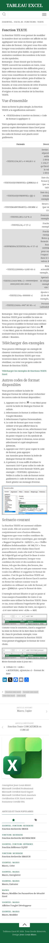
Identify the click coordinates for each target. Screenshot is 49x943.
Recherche (28, 826)
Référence (28, 844)
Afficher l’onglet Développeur (16, 905)
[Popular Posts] (13, 820)
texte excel (21, 696)
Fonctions (30, 22)
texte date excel (9, 696)
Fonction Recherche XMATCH (16, 856)
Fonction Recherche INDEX (15, 829)
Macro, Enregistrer (11, 875)
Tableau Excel (24, 5)
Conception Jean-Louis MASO (16, 785)
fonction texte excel (13, 692)
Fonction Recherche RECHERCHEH (18, 838)
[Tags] (35, 820)
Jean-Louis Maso (28, 934)
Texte (40, 22)
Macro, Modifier (10, 915)
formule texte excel (30, 692)
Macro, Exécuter (10, 884)
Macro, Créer (8, 866)
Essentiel (7, 22)
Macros (16, 863)
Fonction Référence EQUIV (15, 847)
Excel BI (18, 22)
